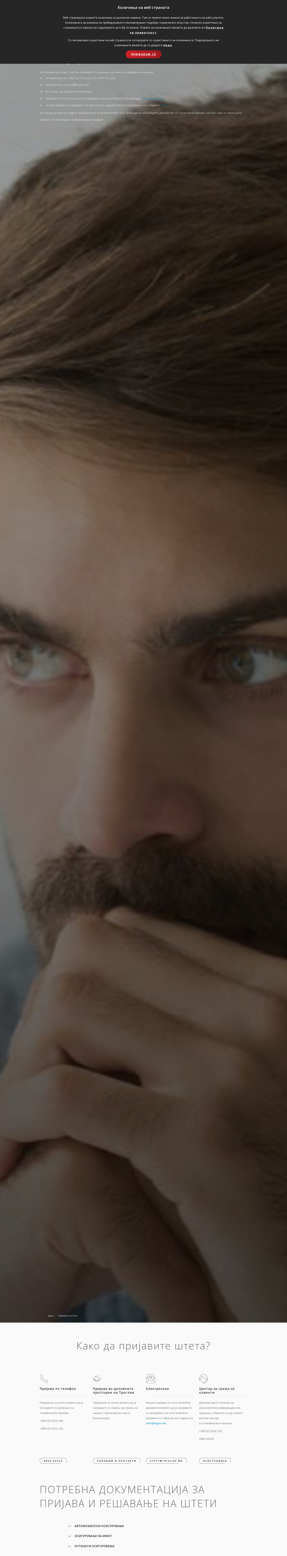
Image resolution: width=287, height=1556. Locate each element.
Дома (50, 1315)
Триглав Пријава (153, 98)
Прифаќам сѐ (143, 54)
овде (167, 45)
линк (164, 105)
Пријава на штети (67, 1315)
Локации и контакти (117, 1460)
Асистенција (215, 1460)
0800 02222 (53, 1460)
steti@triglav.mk (156, 1423)
